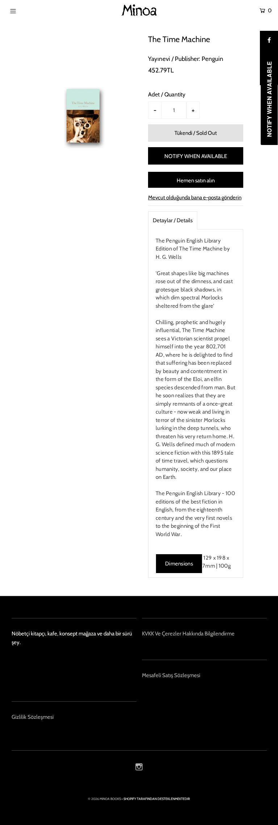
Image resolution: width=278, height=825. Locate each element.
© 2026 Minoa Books (104, 799)
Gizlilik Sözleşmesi (33, 717)
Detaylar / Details (173, 220)
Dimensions (179, 563)
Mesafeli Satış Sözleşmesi (171, 675)
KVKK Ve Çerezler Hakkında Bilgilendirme (188, 633)
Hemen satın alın (196, 180)
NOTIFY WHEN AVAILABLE (195, 156)
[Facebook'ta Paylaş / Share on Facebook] (269, 40)
